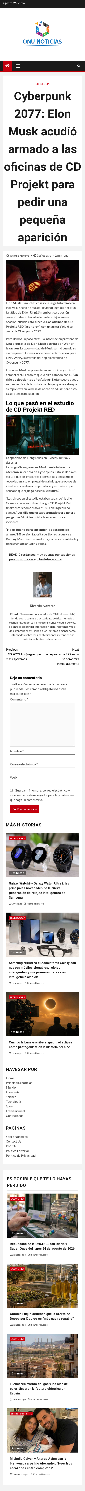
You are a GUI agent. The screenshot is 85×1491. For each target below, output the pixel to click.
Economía (12, 1092)
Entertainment (15, 1111)
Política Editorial (17, 1151)
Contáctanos (14, 1115)
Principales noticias (19, 1082)
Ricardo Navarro (20, 255)
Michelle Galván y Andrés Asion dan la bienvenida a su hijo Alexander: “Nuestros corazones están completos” (41, 1463)
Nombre (17, 751)
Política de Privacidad (21, 1155)
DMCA (11, 1146)
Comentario (19, 699)
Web (13, 777)
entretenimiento (21, 1413)
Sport (9, 1106)
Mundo (11, 1087)
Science (11, 1097)
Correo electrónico (24, 764)
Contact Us (13, 1141)
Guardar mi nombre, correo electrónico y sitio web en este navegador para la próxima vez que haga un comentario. (42, 795)
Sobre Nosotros (17, 1136)
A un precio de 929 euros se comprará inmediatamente (62, 656)
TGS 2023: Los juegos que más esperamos (23, 654)
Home (10, 1078)
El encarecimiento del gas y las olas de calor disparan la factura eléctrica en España (39, 1388)
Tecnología (41, 83)
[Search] (78, 65)
